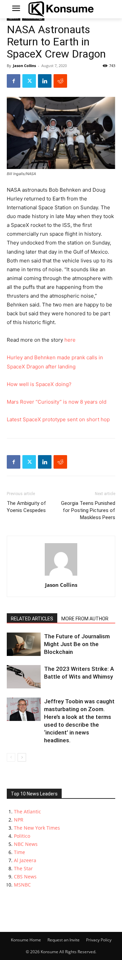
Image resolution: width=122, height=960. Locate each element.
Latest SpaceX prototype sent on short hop (58, 419)
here (70, 340)
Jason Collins (24, 65)
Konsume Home (26, 940)
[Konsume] (61, 9)
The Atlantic (27, 811)
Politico (22, 836)
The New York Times (37, 828)
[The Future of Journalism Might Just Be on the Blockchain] (24, 644)
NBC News (26, 844)
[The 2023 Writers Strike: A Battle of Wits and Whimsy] (24, 676)
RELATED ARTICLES (32, 618)
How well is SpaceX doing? (39, 384)
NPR (18, 819)
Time (19, 852)
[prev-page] (11, 757)
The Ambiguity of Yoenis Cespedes (26, 506)
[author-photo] (61, 575)
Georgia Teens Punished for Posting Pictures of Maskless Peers (88, 510)
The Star (23, 868)
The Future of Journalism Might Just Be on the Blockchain (77, 644)
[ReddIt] (60, 81)
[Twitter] (29, 81)
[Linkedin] (45, 81)
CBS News (25, 876)
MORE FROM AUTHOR (84, 618)
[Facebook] (13, 81)
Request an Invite (63, 940)
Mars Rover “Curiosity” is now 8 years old (56, 402)
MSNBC (22, 884)
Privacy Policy (98, 940)
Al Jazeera (25, 860)
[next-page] (22, 757)
